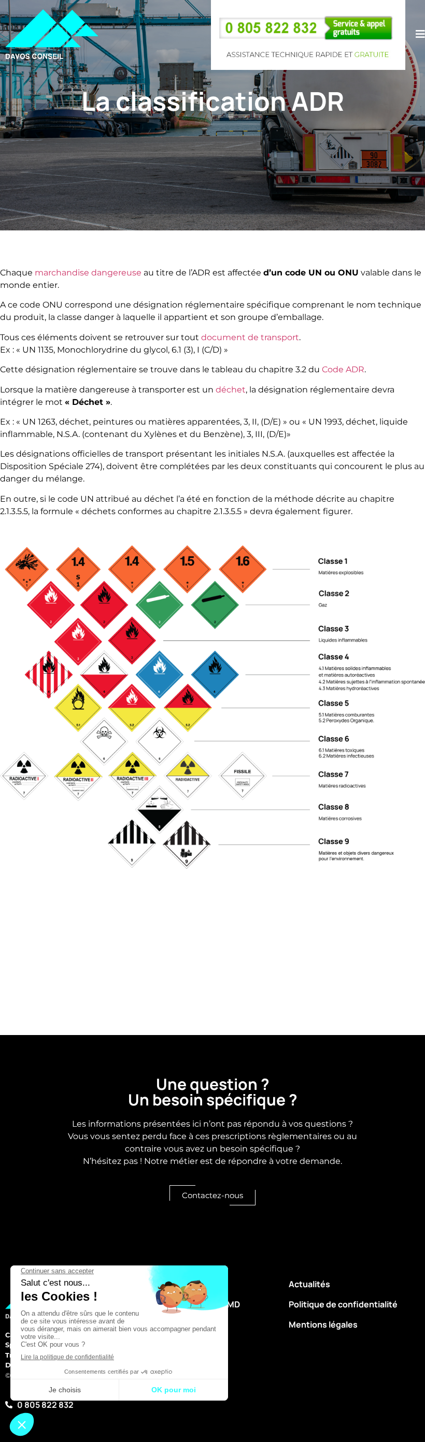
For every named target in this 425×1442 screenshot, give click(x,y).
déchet (231, 390)
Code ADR (343, 369)
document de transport (250, 337)
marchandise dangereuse (88, 273)
